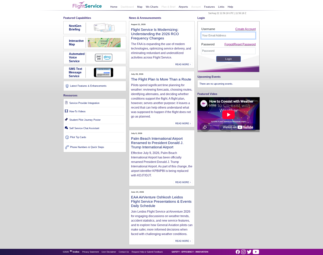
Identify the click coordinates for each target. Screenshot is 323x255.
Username (208, 29)
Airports (183, 6)
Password (208, 44)
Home (113, 6)
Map (139, 6)
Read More (182, 64)
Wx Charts (152, 6)
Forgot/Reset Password (240, 44)
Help (230, 6)
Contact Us (124, 252)
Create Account (245, 29)
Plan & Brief (168, 6)
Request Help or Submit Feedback (147, 252)
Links (221, 6)
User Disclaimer (108, 252)
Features (209, 6)
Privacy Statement (90, 252)
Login (228, 58)
